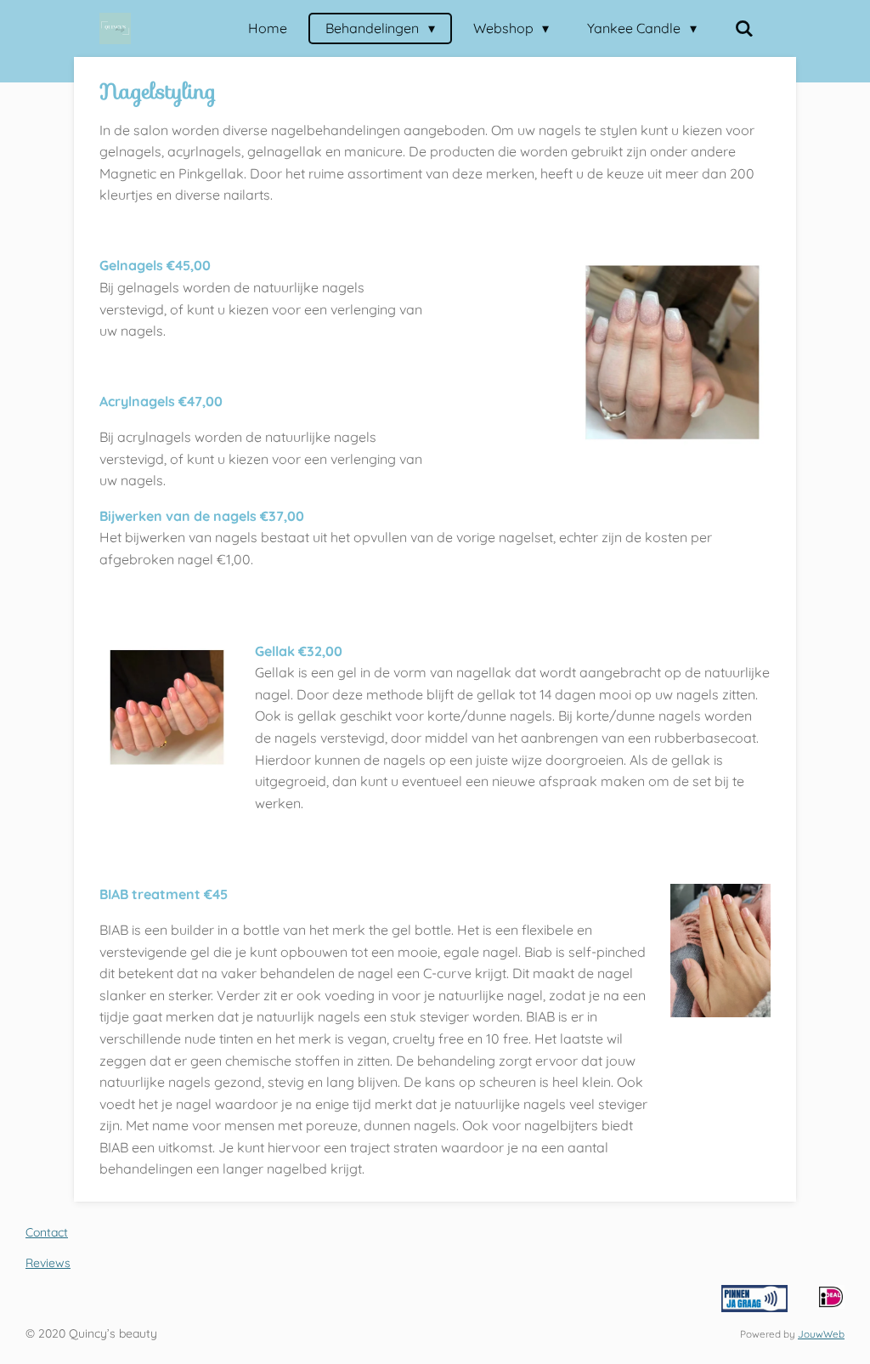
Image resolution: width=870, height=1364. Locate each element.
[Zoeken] (744, 28)
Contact (46, 1232)
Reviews (48, 1263)
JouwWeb (821, 1333)
